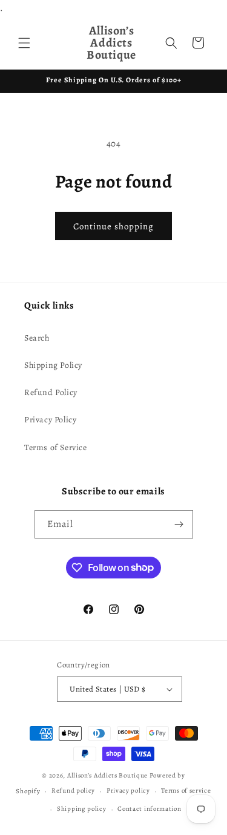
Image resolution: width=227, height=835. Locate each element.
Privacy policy (128, 790)
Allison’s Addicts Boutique (107, 775)
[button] (24, 43)
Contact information (149, 808)
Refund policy (73, 790)
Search (37, 338)
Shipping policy (82, 808)
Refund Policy (50, 392)
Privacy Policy (50, 419)
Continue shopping (113, 226)
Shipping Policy (53, 365)
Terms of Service (55, 447)
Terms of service (186, 790)
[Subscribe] (179, 524)
